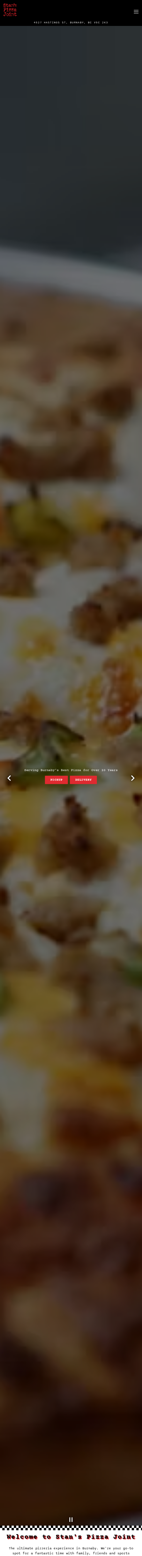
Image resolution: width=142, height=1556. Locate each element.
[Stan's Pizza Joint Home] (24, 9)
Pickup (56, 780)
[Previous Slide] (9, 778)
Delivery (83, 780)
